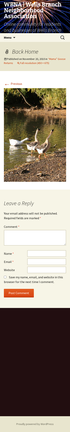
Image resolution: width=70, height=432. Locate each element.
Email (9, 262)
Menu (7, 37)
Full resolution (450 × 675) (34, 63)
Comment (11, 227)
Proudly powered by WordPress (35, 424)
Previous (13, 84)
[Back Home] (35, 135)
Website (9, 270)
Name (9, 253)
